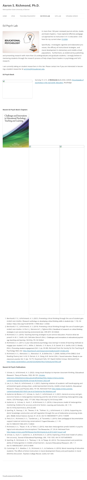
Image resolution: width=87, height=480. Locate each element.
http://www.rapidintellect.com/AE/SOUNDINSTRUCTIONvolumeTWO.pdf (34, 362)
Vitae (13, 16)
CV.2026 (65, 39)
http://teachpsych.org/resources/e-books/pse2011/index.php (46, 351)
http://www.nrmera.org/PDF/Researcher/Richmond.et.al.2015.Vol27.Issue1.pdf (36, 432)
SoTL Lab (58, 16)
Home (5, 16)
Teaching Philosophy (27, 16)
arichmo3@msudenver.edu (34, 69)
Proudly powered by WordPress (12, 476)
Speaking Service (72, 16)
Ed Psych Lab (45, 16)
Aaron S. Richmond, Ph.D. (21, 5)
